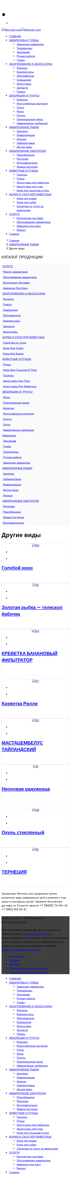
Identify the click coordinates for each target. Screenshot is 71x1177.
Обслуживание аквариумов (33, 222)
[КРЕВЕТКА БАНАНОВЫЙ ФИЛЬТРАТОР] (35, 631)
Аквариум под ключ (29, 226)
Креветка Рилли (20, 703)
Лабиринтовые (26, 143)
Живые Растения (13, 517)
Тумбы (21, 60)
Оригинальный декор (30, 119)
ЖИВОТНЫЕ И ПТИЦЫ (23, 171)
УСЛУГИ (14, 214)
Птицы (21, 178)
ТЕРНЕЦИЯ (14, 872)
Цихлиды (22, 131)
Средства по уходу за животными (30, 208)
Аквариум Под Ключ (15, 288)
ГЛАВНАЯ (15, 36)
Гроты (20, 107)
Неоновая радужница (26, 789)
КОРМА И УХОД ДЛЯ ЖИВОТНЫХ (30, 194)
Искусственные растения (32, 103)
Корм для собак (26, 202)
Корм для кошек (27, 198)
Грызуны (22, 175)
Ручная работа (26, 56)
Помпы (21, 92)
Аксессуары (24, 84)
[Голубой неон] (35, 545)
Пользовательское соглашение (28, 972)
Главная (14, 234)
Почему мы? (17, 956)
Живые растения (27, 167)
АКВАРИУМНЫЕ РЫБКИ (24, 127)
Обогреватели (25, 76)
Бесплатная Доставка (16, 283)
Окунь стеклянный (23, 832)
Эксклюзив (23, 52)
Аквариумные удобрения (32, 123)
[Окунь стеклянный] (35, 810)
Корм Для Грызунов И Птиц (20, 370)
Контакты (14, 964)
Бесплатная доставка (30, 218)
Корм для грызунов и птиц (33, 190)
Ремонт (21, 230)
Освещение (24, 80)
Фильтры (22, 68)
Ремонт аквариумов (15, 272)
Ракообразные (26, 155)
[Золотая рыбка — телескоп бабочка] (36, 585)
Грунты (21, 115)
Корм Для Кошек (13, 353)
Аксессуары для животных (33, 182)
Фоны (20, 111)
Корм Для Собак (13, 348)
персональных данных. (37, 934)
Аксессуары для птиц (30, 186)
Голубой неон (17, 568)
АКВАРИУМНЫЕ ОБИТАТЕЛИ (27, 151)
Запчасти (22, 88)
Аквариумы (9, 435)
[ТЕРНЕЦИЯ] (35, 849)
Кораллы (22, 99)
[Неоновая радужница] (35, 766)
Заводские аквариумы (30, 44)
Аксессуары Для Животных (20, 386)
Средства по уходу (14, 343)
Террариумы (24, 48)
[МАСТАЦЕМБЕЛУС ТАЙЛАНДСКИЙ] (35, 720)
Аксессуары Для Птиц (16, 381)
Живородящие (26, 135)
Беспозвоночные (27, 163)
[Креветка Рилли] (35, 681)
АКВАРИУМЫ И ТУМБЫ (24, 40)
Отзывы (14, 960)
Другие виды (24, 147)
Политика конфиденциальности (21, 950)
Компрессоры (25, 72)
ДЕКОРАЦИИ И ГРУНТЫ (24, 95)
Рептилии (22, 159)
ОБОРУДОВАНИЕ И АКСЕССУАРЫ (30, 64)
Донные (21, 139)
